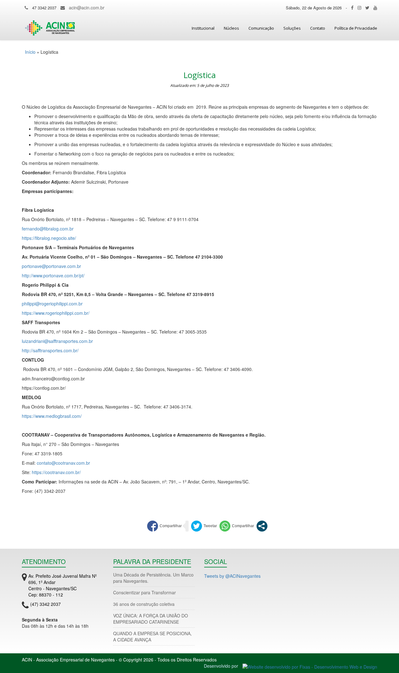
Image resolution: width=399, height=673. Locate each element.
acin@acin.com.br (86, 7)
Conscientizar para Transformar (144, 592)
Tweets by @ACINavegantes (232, 576)
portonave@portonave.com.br (51, 266)
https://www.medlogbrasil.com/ (52, 416)
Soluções (292, 28)
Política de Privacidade (355, 28)
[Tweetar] (204, 526)
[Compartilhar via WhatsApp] (236, 526)
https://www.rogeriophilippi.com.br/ (55, 313)
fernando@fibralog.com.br (48, 228)
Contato (317, 28)
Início (30, 52)
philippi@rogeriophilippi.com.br (52, 303)
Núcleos (231, 28)
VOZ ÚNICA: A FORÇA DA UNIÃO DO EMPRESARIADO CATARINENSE (150, 618)
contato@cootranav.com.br (63, 463)
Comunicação (261, 28)
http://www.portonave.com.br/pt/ (53, 275)
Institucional (203, 28)
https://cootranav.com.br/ (56, 472)
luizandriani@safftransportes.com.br (57, 341)
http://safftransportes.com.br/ (50, 350)
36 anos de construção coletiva (144, 604)
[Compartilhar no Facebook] (164, 526)
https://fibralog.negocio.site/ (49, 238)
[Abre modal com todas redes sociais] (262, 526)
